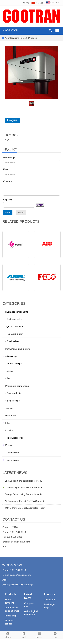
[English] (52, 2)
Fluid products (13, 393)
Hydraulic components (16, 311)
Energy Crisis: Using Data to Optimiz (23, 494)
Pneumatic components (17, 386)
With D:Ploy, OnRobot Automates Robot (25, 508)
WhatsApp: (9, 157)
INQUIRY (13, 120)
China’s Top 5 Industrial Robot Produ (23, 480)
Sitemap (28, 584)
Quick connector (14, 326)
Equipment (10, 415)
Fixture (8, 445)
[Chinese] (37, 2)
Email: (6, 169)
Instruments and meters (17, 349)
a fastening (11, 356)
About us (49, 594)
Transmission (12, 452)
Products (32, 38)
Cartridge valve (14, 319)
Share (8, 637)
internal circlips (14, 363)
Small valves (12, 341)
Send (7, 212)
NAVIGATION (10, 30)
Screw (9, 371)
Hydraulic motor (14, 334)
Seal (8, 378)
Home (23, 38)
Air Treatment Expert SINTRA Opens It (24, 501)
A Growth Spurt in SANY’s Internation (23, 487)
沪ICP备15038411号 (12, 584)
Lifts (7, 423)
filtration (9, 430)
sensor (9, 408)
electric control (12, 400)
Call (24, 637)
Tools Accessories (14, 437)
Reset (21, 212)
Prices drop (10, 615)
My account (49, 599)
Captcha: (8, 199)
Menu (39, 637)
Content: (8, 181)
